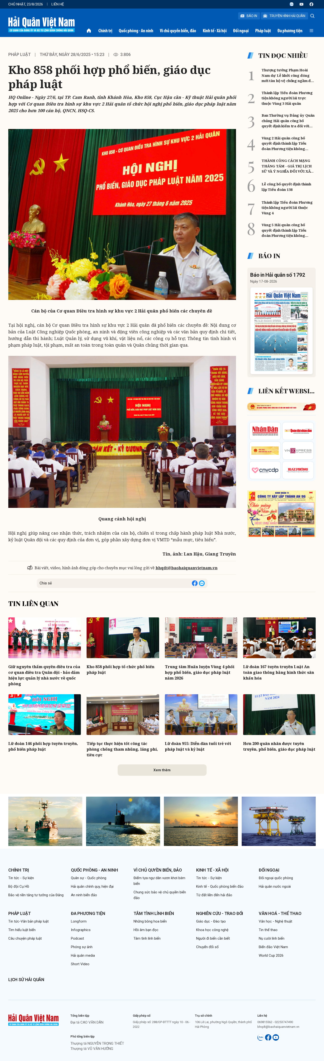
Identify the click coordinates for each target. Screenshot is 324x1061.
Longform (79, 921)
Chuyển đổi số (207, 947)
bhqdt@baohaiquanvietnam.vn (187, 567)
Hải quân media (83, 955)
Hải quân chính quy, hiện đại (92, 886)
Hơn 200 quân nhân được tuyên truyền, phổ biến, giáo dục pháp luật (279, 746)
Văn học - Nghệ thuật (275, 921)
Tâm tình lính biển (154, 913)
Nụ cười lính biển (271, 938)
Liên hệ (57, 4)
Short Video (80, 964)
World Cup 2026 (271, 955)
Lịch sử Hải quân (26, 979)
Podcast (77, 938)
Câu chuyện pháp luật (25, 938)
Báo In (252, 16)
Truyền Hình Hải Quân (287, 16)
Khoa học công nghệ (212, 930)
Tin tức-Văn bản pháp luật (28, 921)
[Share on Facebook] (195, 583)
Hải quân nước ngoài (275, 886)
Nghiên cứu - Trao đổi (219, 913)
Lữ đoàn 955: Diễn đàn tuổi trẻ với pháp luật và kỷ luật (198, 746)
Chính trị (105, 30)
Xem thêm (162, 770)
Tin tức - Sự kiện (21, 878)
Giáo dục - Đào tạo (211, 921)
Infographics (81, 930)
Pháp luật (263, 30)
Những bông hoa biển (150, 921)
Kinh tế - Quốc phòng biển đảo (220, 886)
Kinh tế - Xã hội (215, 30)
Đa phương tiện (290, 30)
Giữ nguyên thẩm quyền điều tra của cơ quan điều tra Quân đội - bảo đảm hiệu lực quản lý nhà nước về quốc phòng (44, 675)
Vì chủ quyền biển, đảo (178, 30)
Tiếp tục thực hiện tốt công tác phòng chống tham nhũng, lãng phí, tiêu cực (122, 749)
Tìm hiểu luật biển (22, 930)
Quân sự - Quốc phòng (88, 878)
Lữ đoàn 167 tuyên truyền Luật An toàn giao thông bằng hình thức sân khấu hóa (278, 672)
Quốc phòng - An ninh (136, 30)
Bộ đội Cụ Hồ (18, 886)
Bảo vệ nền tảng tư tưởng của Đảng (36, 895)
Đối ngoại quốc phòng (276, 878)
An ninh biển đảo (84, 895)
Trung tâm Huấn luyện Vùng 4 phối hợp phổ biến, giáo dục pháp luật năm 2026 (199, 672)
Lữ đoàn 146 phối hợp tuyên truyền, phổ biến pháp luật (43, 746)
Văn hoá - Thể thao (280, 913)
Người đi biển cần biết (213, 938)
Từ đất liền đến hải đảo (214, 895)
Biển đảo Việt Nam (273, 947)
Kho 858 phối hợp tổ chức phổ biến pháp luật (120, 669)
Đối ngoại (241, 30)
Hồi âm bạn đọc (146, 930)
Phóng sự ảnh (82, 947)
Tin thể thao (268, 930)
